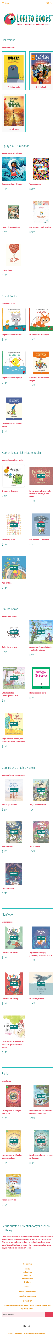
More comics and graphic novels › (14, 775)
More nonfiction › (8, 922)
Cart (51, 3)
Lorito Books (18, 1333)
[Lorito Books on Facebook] (24, 1327)
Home (27, 1269)
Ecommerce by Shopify (37, 1333)
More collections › (8, 47)
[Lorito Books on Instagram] (29, 1327)
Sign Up (48, 1314)
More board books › (9, 304)
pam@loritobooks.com (27, 1296)
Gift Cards (27, 1282)
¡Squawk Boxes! (27, 1279)
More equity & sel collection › (12, 153)
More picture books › (9, 616)
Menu (7, 3)
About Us (27, 1275)
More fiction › (7, 1081)
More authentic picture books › (13, 460)
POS (25, 1333)
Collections (27, 1272)
